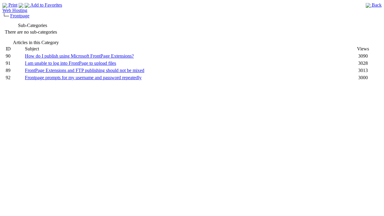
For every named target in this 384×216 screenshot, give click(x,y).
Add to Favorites (45, 5)
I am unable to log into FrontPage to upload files (70, 63)
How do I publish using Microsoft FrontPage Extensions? (79, 55)
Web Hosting (14, 10)
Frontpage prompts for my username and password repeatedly (83, 77)
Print (12, 5)
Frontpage (19, 15)
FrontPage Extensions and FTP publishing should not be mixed (84, 70)
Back (376, 5)
